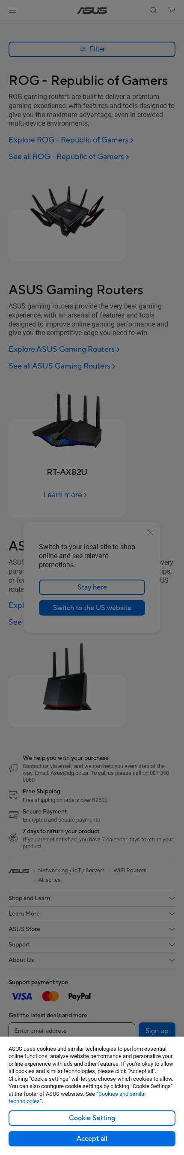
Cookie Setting (92, 1118)
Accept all (92, 1138)
